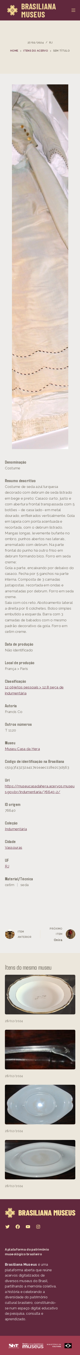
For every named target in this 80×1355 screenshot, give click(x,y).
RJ (50, 42)
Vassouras (13, 847)
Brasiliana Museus (38, 10)
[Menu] (73, 10)
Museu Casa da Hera (22, 749)
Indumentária (16, 829)
